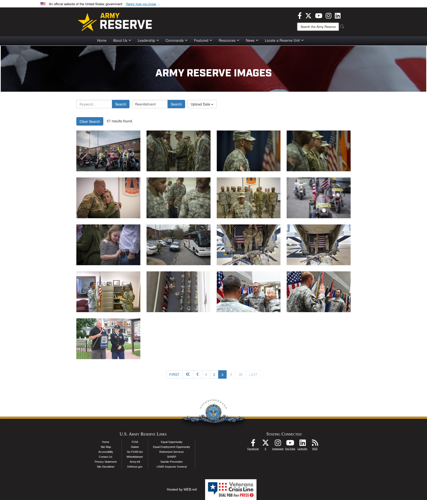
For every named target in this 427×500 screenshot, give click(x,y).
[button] (143, 4)
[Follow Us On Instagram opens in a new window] (278, 444)
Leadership (146, 40)
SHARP (171, 456)
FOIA (135, 441)
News (250, 40)
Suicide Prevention (171, 461)
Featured (201, 40)
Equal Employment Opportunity (171, 446)
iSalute (135, 446)
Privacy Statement (106, 461)
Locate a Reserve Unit (282, 40)
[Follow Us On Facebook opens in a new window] (253, 444)
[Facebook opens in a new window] (300, 15)
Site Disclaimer (106, 466)
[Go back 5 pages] (187, 374)
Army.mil (135, 461)
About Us (120, 40)
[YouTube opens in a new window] (318, 15)
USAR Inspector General (172, 466)
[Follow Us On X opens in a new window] (265, 444)
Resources (227, 40)
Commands (175, 40)
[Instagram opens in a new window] (328, 15)
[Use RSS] (315, 444)
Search (120, 104)
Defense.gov (135, 466)
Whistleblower (135, 456)
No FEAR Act (135, 451)
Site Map (106, 446)
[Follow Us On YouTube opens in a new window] (290, 444)
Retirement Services (171, 451)
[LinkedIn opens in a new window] (338, 15)
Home (102, 40)
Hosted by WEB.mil (182, 489)
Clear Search (90, 121)
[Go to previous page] (197, 374)
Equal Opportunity (171, 441)
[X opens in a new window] (308, 15)
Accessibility (105, 451)
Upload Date (201, 104)
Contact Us (105, 456)
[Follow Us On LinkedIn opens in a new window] (302, 444)
